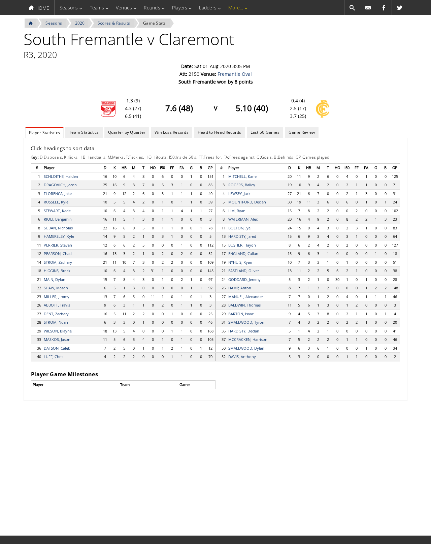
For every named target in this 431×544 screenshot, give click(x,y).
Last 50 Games (265, 132)
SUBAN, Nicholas (58, 227)
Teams (97, 7)
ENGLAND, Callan (243, 253)
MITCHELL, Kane (242, 176)
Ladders (208, 7)
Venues (124, 7)
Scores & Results (114, 23)
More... (235, 7)
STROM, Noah (56, 322)
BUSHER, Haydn (242, 245)
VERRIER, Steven (58, 245)
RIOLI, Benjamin (58, 219)
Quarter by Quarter (126, 132)
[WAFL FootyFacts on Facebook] (384, 7)
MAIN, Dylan (54, 279)
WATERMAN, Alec (243, 219)
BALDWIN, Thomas (244, 305)
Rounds (152, 7)
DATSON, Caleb (57, 348)
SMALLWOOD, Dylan (246, 348)
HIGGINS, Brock (57, 270)
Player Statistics (44, 132)
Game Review (302, 132)
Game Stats (154, 23)
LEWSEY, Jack (239, 193)
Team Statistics (84, 132)
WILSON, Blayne (58, 330)
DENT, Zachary (56, 313)
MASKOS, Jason (57, 339)
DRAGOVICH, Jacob (60, 184)
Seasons (69, 7)
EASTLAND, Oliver (243, 270)
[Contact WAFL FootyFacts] (368, 7)
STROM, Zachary (58, 262)
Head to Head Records (219, 132)
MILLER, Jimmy (56, 296)
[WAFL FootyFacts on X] (399, 7)
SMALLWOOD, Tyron (246, 322)
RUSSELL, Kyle (56, 201)
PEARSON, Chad (58, 253)
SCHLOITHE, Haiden (61, 176)
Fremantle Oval (235, 74)
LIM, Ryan (236, 210)
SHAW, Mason (56, 287)
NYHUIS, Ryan (240, 262)
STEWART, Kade (57, 210)
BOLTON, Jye (239, 227)
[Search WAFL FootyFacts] (352, 7)
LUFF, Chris (53, 356)
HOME (41, 8)
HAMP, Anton (239, 287)
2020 (80, 23)
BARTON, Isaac (241, 313)
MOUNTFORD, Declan (247, 201)
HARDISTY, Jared (242, 236)
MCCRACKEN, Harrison (247, 339)
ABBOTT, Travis (57, 305)
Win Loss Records (172, 132)
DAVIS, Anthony (242, 356)
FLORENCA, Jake (58, 193)
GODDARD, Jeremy (244, 279)
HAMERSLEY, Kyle (59, 236)
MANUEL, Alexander (245, 296)
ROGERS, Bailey (241, 184)
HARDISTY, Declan (243, 330)
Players (180, 7)
